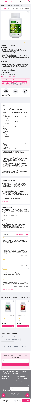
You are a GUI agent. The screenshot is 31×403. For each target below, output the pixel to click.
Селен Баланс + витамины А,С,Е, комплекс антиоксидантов (14, 80)
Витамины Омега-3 (24, 346)
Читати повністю (6, 174)
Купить (25, 400)
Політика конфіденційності (20, 381)
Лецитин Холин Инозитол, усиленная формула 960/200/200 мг (14, 83)
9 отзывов (8, 318)
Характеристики (17, 8)
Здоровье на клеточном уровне (9, 336)
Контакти (18, 384)
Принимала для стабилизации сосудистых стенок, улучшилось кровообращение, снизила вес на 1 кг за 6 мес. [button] (15, 283)
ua (23, 1)
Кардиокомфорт (21, 315)
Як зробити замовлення (7, 386)
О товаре (4, 8)
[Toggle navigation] (3, 2)
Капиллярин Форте (21, 81)
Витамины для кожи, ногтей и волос (11, 339)
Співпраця (4, 378)
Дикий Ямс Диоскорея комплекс (8, 316)
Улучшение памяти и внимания (10, 346)
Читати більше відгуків (7, 289)
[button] (1, 41)
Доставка (3, 384)
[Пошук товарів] (20, 2)
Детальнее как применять (8, 76)
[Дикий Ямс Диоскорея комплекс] (8, 307)
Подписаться (16, 364)
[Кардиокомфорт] (23, 307)
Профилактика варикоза (8, 342)
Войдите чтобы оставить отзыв (21, 234)
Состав (9, 8)
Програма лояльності (6, 380)
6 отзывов (27, 42)
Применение (25, 8)
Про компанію (5, 376)
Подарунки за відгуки (21, 378)
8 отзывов (23, 318)
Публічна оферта (20, 376)
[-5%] (27, 1)
